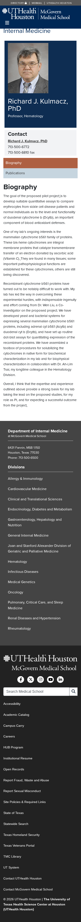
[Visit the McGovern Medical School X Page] (30, 679)
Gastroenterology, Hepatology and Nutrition (35, 522)
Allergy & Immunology (25, 478)
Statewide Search (15, 824)
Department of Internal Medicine (38, 431)
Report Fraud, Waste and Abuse (26, 780)
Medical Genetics (21, 582)
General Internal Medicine (28, 535)
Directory (18, 3)
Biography (14, 163)
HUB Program (13, 747)
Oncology (15, 592)
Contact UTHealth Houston (22, 878)
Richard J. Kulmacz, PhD (27, 141)
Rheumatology (19, 628)
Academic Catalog (16, 714)
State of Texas (13, 813)
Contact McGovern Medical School (28, 889)
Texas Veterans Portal (18, 845)
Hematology (17, 561)
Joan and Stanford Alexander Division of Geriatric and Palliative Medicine (39, 549)
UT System (11, 867)
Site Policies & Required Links (24, 802)
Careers (9, 736)
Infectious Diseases (23, 571)
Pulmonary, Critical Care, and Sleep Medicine (35, 605)
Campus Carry (13, 725)
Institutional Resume (17, 758)
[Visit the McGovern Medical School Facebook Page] (20, 679)
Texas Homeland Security (21, 835)
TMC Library (12, 856)
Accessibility (11, 703)
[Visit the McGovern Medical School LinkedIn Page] (60, 679)
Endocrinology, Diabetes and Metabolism (40, 509)
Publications (15, 173)
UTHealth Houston (59, 3)
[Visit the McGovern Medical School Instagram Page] (40, 679)
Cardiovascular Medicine (27, 489)
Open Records (13, 769)
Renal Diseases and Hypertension (34, 618)
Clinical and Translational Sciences (35, 499)
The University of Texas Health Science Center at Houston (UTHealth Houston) (36, 904)
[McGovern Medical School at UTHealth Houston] (36, 13)
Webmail (37, 3)
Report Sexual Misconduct (22, 791)
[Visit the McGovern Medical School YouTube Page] (50, 679)
